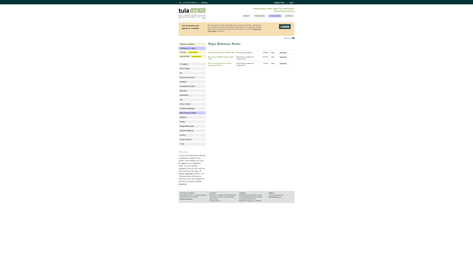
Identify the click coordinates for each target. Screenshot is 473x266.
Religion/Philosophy (187, 126)
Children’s (183, 82)
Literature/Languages (187, 108)
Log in (291, 2)
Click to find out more (186, 199)
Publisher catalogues (187, 44)
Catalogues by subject (188, 48)
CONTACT (289, 16)
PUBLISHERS (259, 16)
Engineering (184, 95)
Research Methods (186, 131)
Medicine (183, 117)
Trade (182, 144)
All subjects (184, 64)
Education (183, 91)
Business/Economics (187, 77)
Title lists (189, 52)
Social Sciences (185, 139)
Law (181, 99)
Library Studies (185, 104)
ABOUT (246, 16)
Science (183, 135)
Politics (182, 122)
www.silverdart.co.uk (275, 197)
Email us (204, 2)
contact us (183, 184)
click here (189, 173)
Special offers (191, 56)
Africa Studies (185, 68)
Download (283, 52)
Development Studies (187, 86)
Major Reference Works (188, 113)
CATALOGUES (275, 16)
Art (181, 73)
